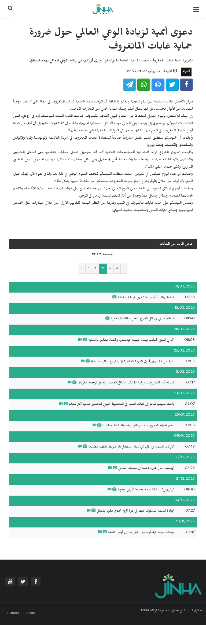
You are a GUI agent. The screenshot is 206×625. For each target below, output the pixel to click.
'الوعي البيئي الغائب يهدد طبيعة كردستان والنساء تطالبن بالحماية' (131, 340)
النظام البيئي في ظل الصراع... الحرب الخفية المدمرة (142, 319)
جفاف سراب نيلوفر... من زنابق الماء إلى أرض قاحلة (141, 533)
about (30, 614)
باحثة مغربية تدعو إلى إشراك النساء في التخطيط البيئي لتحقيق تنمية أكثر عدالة (121, 404)
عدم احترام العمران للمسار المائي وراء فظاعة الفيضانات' (137, 426)
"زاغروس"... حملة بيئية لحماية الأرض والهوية (145, 490)
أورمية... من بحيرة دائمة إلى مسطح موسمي (146, 469)
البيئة (186, 72)
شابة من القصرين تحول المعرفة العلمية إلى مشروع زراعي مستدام (132, 362)
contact (13, 614)
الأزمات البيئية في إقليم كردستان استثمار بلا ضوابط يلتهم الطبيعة (131, 447)
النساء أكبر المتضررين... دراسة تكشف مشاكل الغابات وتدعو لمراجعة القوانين (126, 383)
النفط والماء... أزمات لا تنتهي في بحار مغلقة (145, 298)
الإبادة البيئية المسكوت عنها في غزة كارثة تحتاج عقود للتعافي (134, 511)
